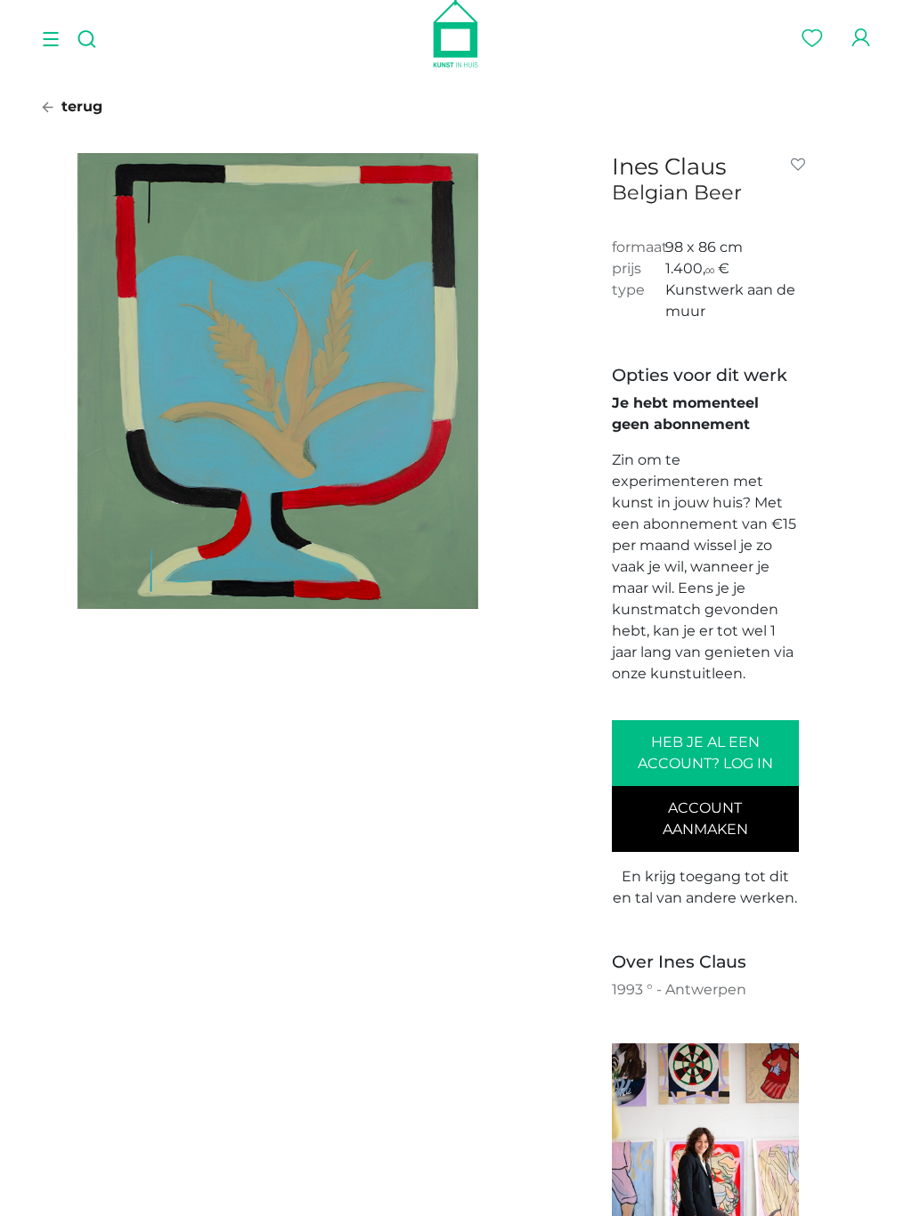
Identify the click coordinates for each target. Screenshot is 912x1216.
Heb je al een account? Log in (705, 753)
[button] (801, 164)
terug (79, 106)
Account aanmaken (705, 818)
